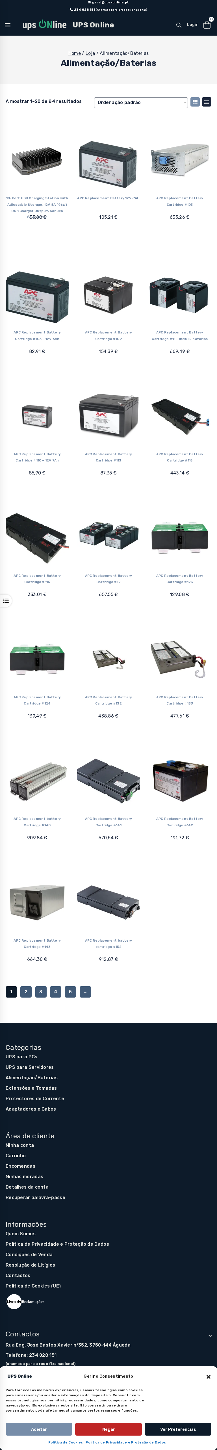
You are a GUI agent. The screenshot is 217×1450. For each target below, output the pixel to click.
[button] (208, 1376)
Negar (108, 1429)
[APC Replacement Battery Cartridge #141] (108, 780)
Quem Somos (21, 1233)
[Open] (6, 601)
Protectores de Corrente (35, 1098)
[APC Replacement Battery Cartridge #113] (108, 416)
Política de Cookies (65, 1442)
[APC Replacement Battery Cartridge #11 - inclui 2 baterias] (179, 294)
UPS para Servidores (30, 1067)
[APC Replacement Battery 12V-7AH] (108, 160)
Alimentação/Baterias (32, 1077)
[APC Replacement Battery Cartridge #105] (179, 160)
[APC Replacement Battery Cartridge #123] (179, 537)
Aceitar (39, 1429)
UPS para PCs (22, 1056)
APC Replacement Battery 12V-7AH (108, 198)
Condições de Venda (29, 1254)
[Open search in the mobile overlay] (178, 25)
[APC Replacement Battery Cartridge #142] (179, 780)
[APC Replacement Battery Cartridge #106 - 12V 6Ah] (37, 294)
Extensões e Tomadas (31, 1088)
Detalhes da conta (27, 1187)
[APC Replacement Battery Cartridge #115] (179, 416)
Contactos (18, 1275)
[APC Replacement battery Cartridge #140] (37, 780)
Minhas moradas (24, 1176)
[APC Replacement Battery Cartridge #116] (37, 537)
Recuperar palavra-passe (35, 1197)
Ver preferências (178, 1429)
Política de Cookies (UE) (33, 1286)
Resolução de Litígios (30, 1265)
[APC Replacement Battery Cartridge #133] (179, 659)
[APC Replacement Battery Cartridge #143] (37, 902)
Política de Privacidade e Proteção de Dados (126, 1442)
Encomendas (20, 1166)
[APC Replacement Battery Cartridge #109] (108, 294)
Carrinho (16, 1155)
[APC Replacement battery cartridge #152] (108, 902)
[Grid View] (195, 102)
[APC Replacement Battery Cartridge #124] (37, 659)
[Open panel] (10, 25)
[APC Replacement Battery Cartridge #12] (108, 537)
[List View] (206, 102)
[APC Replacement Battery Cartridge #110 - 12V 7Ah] (37, 416)
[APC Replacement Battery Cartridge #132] (108, 659)
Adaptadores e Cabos (31, 1109)
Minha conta (20, 1145)
